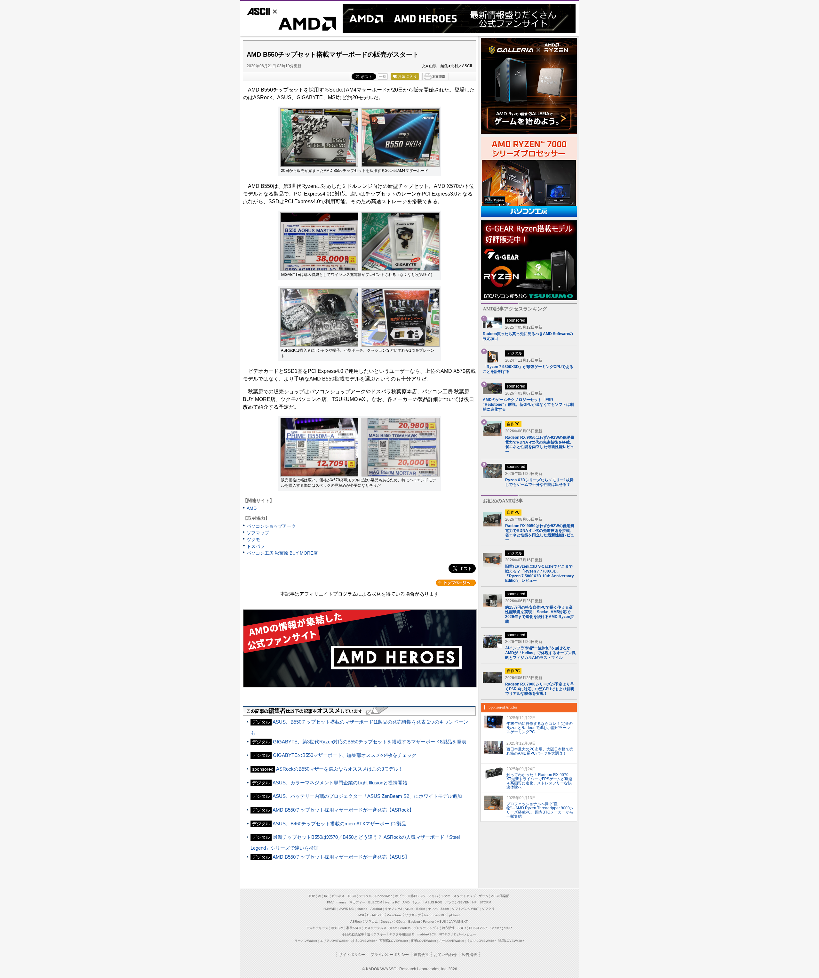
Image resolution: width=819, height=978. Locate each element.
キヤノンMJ (393, 908)
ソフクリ (488, 908)
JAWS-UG (346, 908)
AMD (291, 25)
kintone (362, 908)
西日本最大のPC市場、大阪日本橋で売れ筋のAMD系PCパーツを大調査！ (539, 751)
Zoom (445, 908)
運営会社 (421, 954)
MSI (361, 915)
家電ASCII (353, 928)
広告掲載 (469, 954)
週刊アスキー (376, 934)
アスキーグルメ (375, 928)
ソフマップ (258, 532)
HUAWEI (329, 908)
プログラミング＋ (426, 928)
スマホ (445, 896)
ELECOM (375, 902)
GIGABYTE (375, 915)
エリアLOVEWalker (334, 940)
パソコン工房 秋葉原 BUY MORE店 (282, 553)
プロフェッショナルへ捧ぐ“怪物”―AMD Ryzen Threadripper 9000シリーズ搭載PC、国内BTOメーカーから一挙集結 (540, 810)
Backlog (414, 921)
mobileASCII (426, 934)
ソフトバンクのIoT (465, 908)
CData (400, 921)
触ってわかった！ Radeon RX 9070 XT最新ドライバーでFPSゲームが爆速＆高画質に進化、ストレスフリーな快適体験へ (539, 781)
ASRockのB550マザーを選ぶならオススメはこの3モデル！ (339, 769)
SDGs (461, 928)
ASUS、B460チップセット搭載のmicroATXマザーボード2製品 (339, 823)
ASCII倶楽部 (500, 896)
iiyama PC (392, 902)
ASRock (356, 921)
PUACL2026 (478, 928)
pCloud (454, 915)
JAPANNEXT (458, 921)
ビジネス (338, 896)
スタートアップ (464, 896)
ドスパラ (256, 546)
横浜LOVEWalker (364, 940)
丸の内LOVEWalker (481, 940)
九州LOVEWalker (451, 940)
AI (319, 896)
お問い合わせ (445, 954)
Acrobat (376, 908)
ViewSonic (394, 915)
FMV (330, 902)
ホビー (400, 896)
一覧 (382, 76)
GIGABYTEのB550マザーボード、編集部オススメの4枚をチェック (345, 755)
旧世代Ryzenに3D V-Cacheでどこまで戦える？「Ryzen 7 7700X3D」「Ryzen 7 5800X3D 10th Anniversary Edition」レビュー (539, 573)
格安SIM (337, 928)
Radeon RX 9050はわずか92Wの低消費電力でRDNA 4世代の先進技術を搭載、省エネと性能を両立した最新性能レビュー (539, 444)
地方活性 (448, 928)
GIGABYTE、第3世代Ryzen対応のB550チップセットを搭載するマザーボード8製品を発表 (369, 741)
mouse (341, 902)
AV (423, 896)
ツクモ (253, 539)
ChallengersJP (501, 928)
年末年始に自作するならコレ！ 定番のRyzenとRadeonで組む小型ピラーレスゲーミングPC (539, 727)
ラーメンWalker (305, 940)
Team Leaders (399, 928)
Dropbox (387, 921)
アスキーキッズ (317, 928)
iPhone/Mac (383, 896)
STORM (485, 902)
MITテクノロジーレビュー (457, 934)
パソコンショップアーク (271, 526)
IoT (326, 896)
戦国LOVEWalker (511, 940)
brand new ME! (435, 915)
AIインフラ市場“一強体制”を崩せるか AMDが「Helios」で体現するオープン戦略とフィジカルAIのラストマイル (540, 653)
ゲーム (483, 896)
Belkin (420, 908)
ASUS (441, 921)
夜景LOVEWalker (423, 940)
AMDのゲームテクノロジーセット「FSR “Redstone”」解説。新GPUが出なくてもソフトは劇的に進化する (528, 404)
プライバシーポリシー (389, 954)
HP (474, 902)
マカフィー (357, 902)
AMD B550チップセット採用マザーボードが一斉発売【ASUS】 (341, 857)
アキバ (433, 896)
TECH (351, 896)
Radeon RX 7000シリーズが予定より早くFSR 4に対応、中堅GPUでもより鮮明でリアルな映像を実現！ (539, 689)
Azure (409, 908)
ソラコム (371, 921)
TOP (311, 896)
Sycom (417, 902)
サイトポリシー (352, 954)
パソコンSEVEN (457, 902)
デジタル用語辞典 (402, 934)
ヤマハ (433, 908)
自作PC (413, 896)
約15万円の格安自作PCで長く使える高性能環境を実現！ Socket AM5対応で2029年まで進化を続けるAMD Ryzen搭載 (539, 614)
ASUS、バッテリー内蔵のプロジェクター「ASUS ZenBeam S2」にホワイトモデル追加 (367, 796)
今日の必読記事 (353, 934)
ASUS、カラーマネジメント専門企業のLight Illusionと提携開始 (340, 782)
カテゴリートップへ (456, 583)
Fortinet (428, 921)
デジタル (365, 896)
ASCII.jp (272, 10)
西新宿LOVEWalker (393, 940)
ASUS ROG (433, 902)
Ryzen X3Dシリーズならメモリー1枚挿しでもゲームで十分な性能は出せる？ (539, 482)
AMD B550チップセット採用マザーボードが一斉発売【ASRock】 (343, 810)
